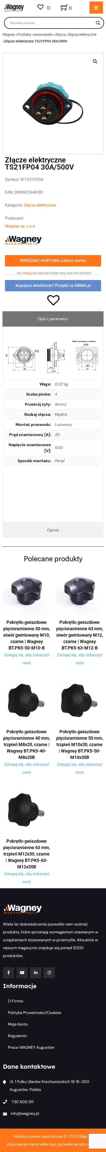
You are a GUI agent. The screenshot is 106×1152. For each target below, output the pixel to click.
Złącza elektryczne (82, 34)
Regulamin (17, 1035)
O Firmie (15, 1001)
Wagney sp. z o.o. (20, 226)
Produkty (24, 34)
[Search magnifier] (98, 22)
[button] (95, 61)
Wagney (8, 34)
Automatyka (43, 34)
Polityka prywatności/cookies (34, 1012)
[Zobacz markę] (23, 240)
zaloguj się (29, 273)
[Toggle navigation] (96, 7)
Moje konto (18, 1024)
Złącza (60, 34)
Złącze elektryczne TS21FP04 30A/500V (35, 41)
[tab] (53, 319)
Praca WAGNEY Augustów (31, 1047)
